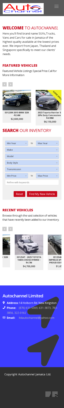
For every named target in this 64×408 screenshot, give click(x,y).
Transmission (14, 169)
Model (10, 156)
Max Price (43, 175)
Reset (19, 194)
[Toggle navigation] (56, 6)
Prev (4, 84)
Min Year (11, 143)
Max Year (43, 143)
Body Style (12, 162)
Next (10, 84)
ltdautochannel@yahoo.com (36, 318)
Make (10, 149)
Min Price (11, 175)
